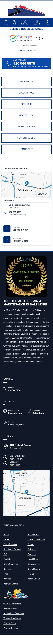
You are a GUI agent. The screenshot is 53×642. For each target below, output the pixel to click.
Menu (6, 24)
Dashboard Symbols (12, 549)
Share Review (33, 569)
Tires (5, 574)
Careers (6, 539)
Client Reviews (10, 544)
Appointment (33, 534)
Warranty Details (10, 584)
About (6, 534)
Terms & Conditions (12, 618)
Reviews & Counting (27, 45)
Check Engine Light (36, 539)
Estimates (25, 24)
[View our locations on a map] (26, 493)
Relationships (33, 564)
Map (47, 24)
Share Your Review (28, 51)
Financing (31, 554)
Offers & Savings (10, 564)
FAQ (5, 554)
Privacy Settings (10, 628)
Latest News (32, 559)
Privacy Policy (9, 623)
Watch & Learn (33, 579)
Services (7, 569)
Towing (30, 574)
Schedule (37, 24)
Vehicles (7, 579)
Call (14, 24)
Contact (30, 544)
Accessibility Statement (13, 613)
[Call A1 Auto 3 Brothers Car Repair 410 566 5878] (14, 389)
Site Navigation (10, 608)
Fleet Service (9, 559)
